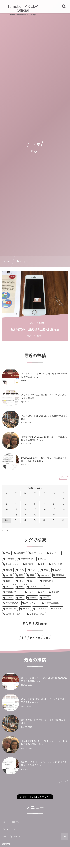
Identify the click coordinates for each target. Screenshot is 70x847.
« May (5, 530)
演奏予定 (57, 609)
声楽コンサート (13, 592)
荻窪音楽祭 (11, 609)
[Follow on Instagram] (39, 637)
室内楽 (26, 609)
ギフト (34, 570)
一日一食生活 (27, 559)
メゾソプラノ (31, 603)
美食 (8, 553)
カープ (9, 586)
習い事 (9, 575)
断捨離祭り (48, 581)
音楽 (21, 575)
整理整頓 (60, 575)
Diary (21, 570)
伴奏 (21, 586)
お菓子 (9, 581)
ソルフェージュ (36, 614)
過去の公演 (56, 564)
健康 (42, 564)
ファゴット (54, 553)
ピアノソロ (37, 553)
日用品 (43, 559)
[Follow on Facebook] (22, 637)
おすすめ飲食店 (52, 603)
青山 (21, 597)
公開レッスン (12, 564)
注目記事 (29, 564)
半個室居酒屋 (12, 603)
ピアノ (58, 570)
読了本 (33, 581)
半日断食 (10, 559)
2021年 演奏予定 (11, 822)
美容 (32, 575)
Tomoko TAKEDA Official (22, 8)
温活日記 (21, 553)
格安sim (55, 592)
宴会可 (46, 597)
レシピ (30, 592)
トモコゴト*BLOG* (11, 836)
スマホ (9, 597)
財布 (21, 581)
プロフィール (8, 829)
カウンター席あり (14, 614)
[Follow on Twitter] (30, 637)
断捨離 (9, 570)
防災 (43, 592)
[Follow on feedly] (47, 637)
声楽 (46, 570)
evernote (45, 575)
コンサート (41, 609)
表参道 (33, 597)
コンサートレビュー (39, 586)
